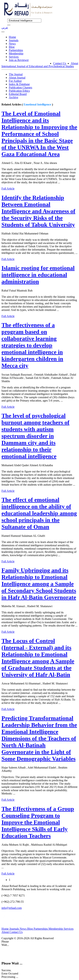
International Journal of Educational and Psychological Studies (37, 66)
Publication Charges (20, 87)
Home (12, 37)
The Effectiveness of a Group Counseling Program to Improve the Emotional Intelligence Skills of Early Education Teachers (37, 822)
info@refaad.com (11, 907)
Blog (12, 46)
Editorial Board (18, 94)
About (74, 63)
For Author (15, 80)
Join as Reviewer (19, 60)
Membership (16, 53)
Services (14, 56)
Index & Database (19, 84)
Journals (13, 40)
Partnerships (16, 50)
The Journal (16, 74)
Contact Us (59, 63)
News (12, 43)
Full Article (8, 188)
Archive (13, 97)
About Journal (17, 77)
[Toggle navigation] (2, 31)
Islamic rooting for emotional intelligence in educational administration (38, 275)
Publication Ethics (19, 90)
